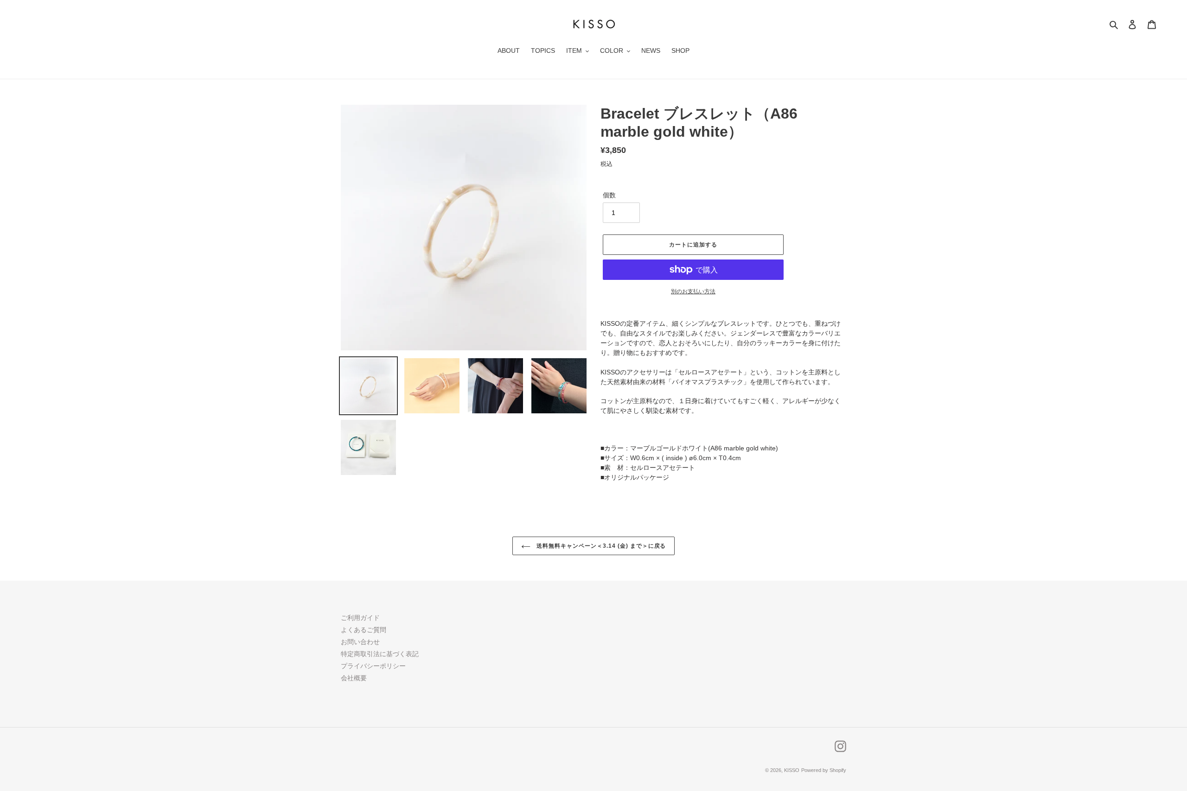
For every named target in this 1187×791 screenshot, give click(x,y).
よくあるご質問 (363, 629)
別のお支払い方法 (693, 291)
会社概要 (354, 678)
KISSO (791, 770)
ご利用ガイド (360, 617)
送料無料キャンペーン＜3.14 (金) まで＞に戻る (600, 546)
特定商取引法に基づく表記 (380, 654)
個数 (609, 195)
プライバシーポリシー (373, 666)
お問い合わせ (360, 641)
